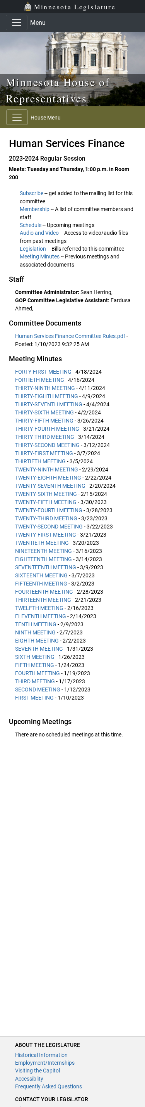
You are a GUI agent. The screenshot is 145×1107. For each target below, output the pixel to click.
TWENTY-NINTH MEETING (46, 469)
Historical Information (41, 1055)
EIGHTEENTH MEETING (43, 559)
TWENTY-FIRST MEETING (45, 535)
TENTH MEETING (35, 624)
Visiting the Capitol (37, 1070)
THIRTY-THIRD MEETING (44, 437)
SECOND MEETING (37, 689)
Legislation (33, 249)
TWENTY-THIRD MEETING (46, 518)
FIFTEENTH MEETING (41, 583)
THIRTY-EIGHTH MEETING (46, 396)
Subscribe (31, 193)
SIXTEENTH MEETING (41, 575)
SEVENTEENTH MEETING (45, 567)
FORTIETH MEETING (39, 380)
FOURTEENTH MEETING (44, 592)
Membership (34, 209)
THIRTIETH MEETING (40, 461)
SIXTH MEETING (35, 657)
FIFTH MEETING (34, 665)
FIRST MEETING (34, 698)
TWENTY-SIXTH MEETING (46, 494)
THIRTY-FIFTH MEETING (44, 421)
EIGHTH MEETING (37, 641)
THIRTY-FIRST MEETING (44, 453)
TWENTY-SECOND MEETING (49, 526)
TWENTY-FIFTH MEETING (46, 502)
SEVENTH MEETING (39, 649)
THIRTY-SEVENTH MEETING (48, 404)
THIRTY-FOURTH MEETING (47, 429)
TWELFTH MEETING (39, 608)
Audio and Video (39, 233)
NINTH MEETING (35, 632)
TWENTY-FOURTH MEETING (48, 510)
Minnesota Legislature (75, 6)
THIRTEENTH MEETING (43, 600)
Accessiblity (29, 1079)
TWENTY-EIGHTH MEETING (48, 478)
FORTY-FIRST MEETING (43, 372)
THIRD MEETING (35, 681)
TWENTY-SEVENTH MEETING (50, 486)
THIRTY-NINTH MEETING (45, 388)
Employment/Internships (45, 1063)
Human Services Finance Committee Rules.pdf (70, 336)
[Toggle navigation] (16, 22)
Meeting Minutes (40, 256)
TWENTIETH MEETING (42, 543)
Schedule (30, 225)
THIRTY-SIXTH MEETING (44, 412)
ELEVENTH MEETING (40, 616)
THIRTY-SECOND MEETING (47, 445)
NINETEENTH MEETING (43, 551)
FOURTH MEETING (37, 673)
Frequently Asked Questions (48, 1086)
